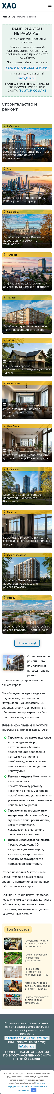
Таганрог (11, 254)
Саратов (11, 512)
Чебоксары (13, 383)
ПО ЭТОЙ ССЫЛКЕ (32, 90)
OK (33, 1090)
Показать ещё (27, 643)
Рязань (10, 597)
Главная (6, 17)
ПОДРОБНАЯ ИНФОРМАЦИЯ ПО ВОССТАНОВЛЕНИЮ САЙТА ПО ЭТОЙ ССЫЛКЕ (27, 1055)
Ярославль (12, 469)
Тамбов (11, 297)
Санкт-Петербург (16, 554)
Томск (10, 340)
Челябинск (12, 426)
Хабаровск (12, 126)
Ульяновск (12, 211)
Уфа (9, 169)
